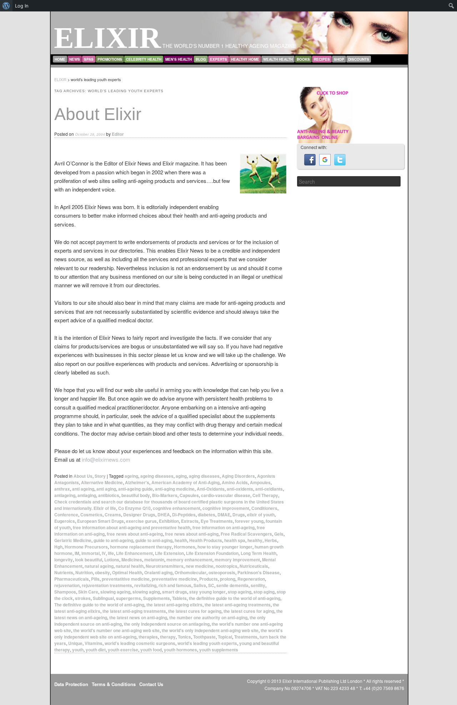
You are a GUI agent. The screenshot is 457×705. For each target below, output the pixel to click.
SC (211, 585)
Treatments (245, 637)
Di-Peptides (184, 514)
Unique (75, 643)
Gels (278, 534)
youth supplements (218, 649)
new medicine (200, 566)
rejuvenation (67, 585)
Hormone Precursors (86, 546)
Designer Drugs (139, 514)
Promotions (109, 59)
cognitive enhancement (176, 508)
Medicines (131, 559)
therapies (148, 637)
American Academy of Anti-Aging (185, 482)
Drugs (238, 514)
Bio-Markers (164, 495)
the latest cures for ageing (194, 611)
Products (208, 579)
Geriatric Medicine (72, 540)
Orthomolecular (190, 572)
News (74, 59)
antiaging (86, 495)
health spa (234, 540)
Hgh (58, 546)
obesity (102, 572)
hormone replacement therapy (141, 546)
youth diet (96, 649)
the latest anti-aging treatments (134, 611)
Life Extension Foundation (212, 553)
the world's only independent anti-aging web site (210, 630)
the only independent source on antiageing (167, 624)
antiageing (64, 495)
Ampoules (260, 482)
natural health (130, 566)
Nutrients (63, 572)
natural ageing (99, 566)
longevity (63, 559)
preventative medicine (174, 579)
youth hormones (180, 649)
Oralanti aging (158, 572)
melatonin (154, 559)
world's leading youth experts (207, 643)
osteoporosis (222, 572)
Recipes (322, 59)
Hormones (184, 546)
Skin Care (88, 592)
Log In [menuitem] (22, 6)
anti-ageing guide (135, 489)
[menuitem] (6, 5)
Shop (339, 59)
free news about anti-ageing (135, 534)
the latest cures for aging (249, 611)
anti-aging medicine (175, 489)
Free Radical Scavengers (246, 534)
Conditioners (264, 508)
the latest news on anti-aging (138, 617)
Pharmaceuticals (71, 579)
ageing (131, 476)
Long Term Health (258, 553)
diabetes (206, 514)
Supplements (156, 598)
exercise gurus (141, 521)
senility (258, 585)
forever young (249, 521)
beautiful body (135, 495)
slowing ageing (115, 592)
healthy (254, 540)
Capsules (189, 495)
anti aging (106, 489)
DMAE (223, 514)
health (181, 540)
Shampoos (65, 592)
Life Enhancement (134, 553)
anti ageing (83, 489)
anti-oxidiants (269, 489)
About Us (83, 476)
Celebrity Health (143, 59)
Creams (113, 514)
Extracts (190, 521)
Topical (225, 637)
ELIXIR (107, 37)
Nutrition (84, 572)
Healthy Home (245, 59)
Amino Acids (235, 482)
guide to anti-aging (153, 540)
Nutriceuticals (254, 566)
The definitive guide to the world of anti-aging (99, 604)
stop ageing (239, 592)
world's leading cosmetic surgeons (140, 643)
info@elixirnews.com (106, 459)
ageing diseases (157, 476)
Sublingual (103, 598)
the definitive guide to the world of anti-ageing (234, 598)
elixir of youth (261, 514)
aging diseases (204, 476)
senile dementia (232, 585)
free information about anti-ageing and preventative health (131, 527)
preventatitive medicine (126, 579)
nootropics (226, 566)
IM (77, 553)
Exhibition (169, 521)
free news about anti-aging (192, 534)
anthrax (62, 489)
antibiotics (108, 495)
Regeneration (251, 579)
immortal (90, 553)
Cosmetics (91, 514)
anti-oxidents (240, 489)
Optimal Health (127, 572)
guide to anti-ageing (113, 540)
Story (100, 476)
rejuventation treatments (107, 585)
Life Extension (169, 553)
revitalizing (145, 585)
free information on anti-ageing (223, 527)
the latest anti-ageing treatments (238, 604)
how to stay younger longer (224, 546)
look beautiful (88, 559)
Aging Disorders (238, 476)
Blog (201, 59)
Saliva (200, 585)
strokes (83, 598)
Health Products (205, 540)
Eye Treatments (217, 521)
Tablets (179, 598)
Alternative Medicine (102, 482)
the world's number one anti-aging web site (116, 630)
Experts (218, 59)
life (111, 553)
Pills (95, 579)
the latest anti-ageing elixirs (174, 604)
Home (60, 59)
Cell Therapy (265, 495)
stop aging (264, 592)
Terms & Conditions (114, 684)
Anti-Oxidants (211, 489)
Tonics (184, 637)
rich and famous (175, 585)
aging (181, 476)
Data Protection (71, 684)
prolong (227, 579)
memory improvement (237, 559)
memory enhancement (189, 559)
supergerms (128, 598)
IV (104, 553)
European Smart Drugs (100, 521)
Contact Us (151, 684)
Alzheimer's (137, 482)
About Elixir (97, 114)
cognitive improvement (225, 508)
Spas (89, 59)
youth (78, 649)
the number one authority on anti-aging (208, 617)
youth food (151, 649)
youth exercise (123, 649)
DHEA (163, 514)
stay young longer (207, 592)
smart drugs (174, 592)
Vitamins (93, 643)
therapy (168, 637)
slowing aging (146, 592)
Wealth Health (278, 59)
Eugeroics (64, 521)
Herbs (271, 540)
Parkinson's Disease (258, 572)
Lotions (111, 559)
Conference (66, 514)
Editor (118, 134)
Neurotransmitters (165, 566)
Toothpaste (204, 637)
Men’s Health (178, 59)
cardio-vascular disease (225, 495)
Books (303, 59)
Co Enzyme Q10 (134, 508)
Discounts (358, 59)
